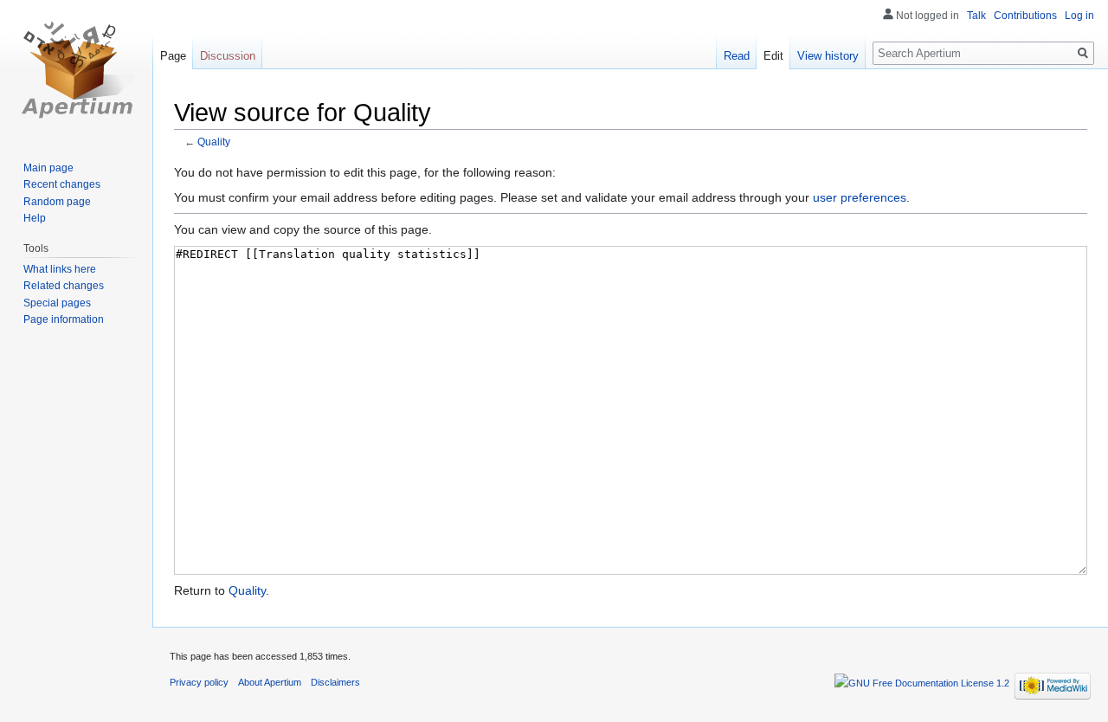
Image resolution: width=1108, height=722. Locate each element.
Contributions (1025, 16)
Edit (773, 55)
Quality (213, 141)
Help (34, 218)
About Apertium (269, 682)
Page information (63, 319)
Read (737, 55)
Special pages (57, 303)
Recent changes (61, 184)
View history (828, 55)
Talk (976, 16)
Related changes (63, 286)
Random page (57, 202)
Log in (1079, 16)
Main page (48, 168)
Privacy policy (199, 682)
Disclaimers (335, 682)
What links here (59, 269)
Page (173, 55)
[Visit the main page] (76, 69)
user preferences (859, 197)
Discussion (227, 55)
